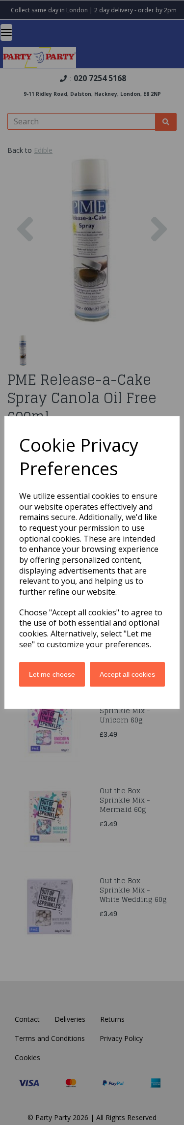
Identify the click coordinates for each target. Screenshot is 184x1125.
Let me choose (52, 674)
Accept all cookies (127, 674)
